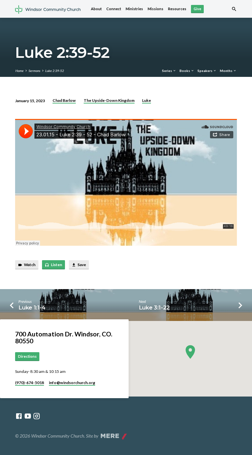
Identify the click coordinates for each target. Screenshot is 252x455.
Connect (113, 9)
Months (226, 71)
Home (19, 71)
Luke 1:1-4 (32, 307)
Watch (29, 264)
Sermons (34, 71)
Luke (146, 100)
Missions (155, 9)
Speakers (205, 71)
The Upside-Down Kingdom (109, 100)
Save (81, 264)
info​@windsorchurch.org (72, 382)
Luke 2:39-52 (54, 71)
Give (197, 9)
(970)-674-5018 (29, 382)
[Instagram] (36, 416)
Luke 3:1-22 (154, 307)
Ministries (134, 9)
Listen (56, 264)
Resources (177, 9)
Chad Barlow (64, 100)
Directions (27, 356)
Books (185, 71)
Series (167, 71)
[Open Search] (234, 9)
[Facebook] (19, 416)
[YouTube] (28, 416)
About (96, 9)
